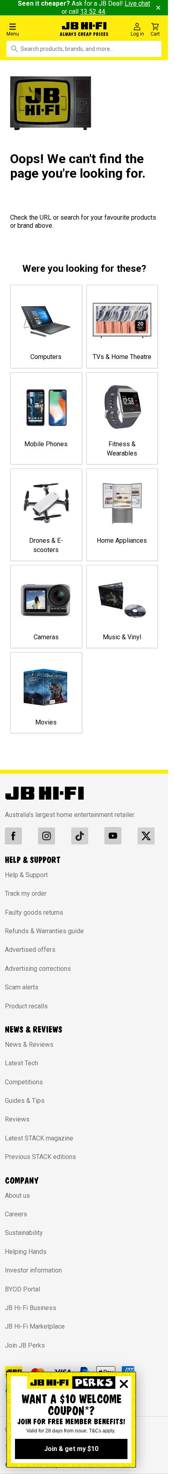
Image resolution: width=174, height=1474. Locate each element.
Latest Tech (21, 1063)
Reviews (17, 1119)
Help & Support (26, 875)
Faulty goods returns (34, 912)
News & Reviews (29, 1044)
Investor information (33, 1270)
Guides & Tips (25, 1100)
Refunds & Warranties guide (44, 931)
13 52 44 (92, 11)
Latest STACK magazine (39, 1138)
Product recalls (26, 1006)
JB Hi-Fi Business (30, 1308)
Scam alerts (21, 987)
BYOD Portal (22, 1289)
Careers (16, 1214)
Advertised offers (30, 949)
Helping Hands (26, 1252)
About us (17, 1195)
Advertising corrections (38, 968)
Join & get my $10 (71, 1449)
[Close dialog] (124, 1384)
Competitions (24, 1082)
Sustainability (24, 1233)
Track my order (26, 893)
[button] (28, 29)
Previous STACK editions (40, 1157)
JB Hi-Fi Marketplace (35, 1326)
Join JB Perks (25, 1345)
